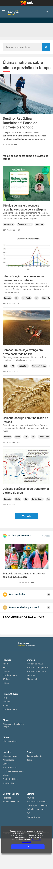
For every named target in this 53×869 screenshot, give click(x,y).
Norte (17, 437)
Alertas (6, 775)
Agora (5, 664)
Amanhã (7, 671)
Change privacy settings (38, 805)
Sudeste (7, 298)
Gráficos (31, 660)
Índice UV (31, 675)
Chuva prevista (10, 741)
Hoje (5, 667)
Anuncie (30, 798)
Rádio (29, 760)
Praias (6, 683)
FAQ (28, 813)
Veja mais (26, 516)
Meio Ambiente (9, 767)
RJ (36, 298)
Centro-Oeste (44, 437)
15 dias (6, 679)
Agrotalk (39, 224)
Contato (30, 794)
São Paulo (26, 298)
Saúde (6, 764)
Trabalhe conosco (35, 809)
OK (28, 847)
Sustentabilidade (10, 779)
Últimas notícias (10, 756)
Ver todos (46, 536)
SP (16, 298)
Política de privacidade (37, 801)
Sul (5, 366)
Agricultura (8, 224)
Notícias (7, 752)
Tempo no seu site (11, 801)
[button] (4, 144)
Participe (7, 798)
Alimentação (8, 760)
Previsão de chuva (35, 664)
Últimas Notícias (24, 224)
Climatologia (32, 679)
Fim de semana (10, 675)
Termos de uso (33, 817)
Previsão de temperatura (38, 667)
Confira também (11, 794)
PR (13, 366)
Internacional (9, 783)
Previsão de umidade (36, 671)
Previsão (7, 660)
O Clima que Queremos (13, 771)
